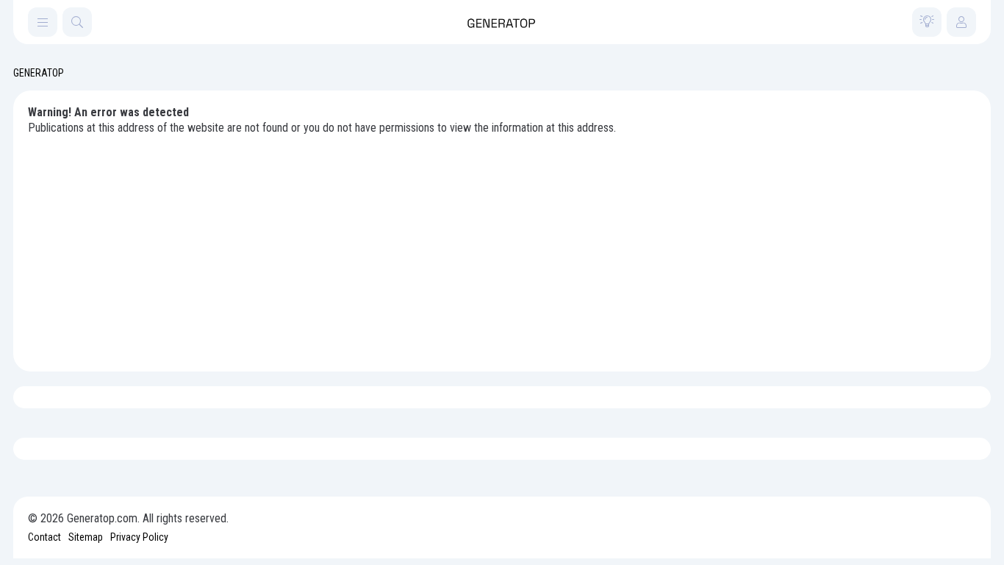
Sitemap (85, 537)
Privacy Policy (139, 537)
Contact (44, 537)
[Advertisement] (502, 246)
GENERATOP (38, 73)
